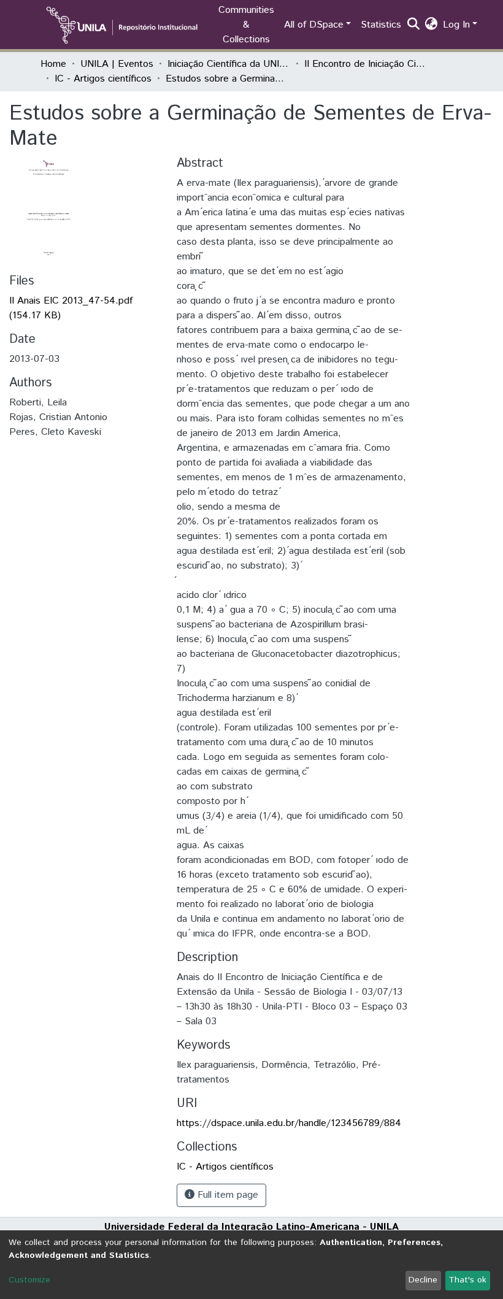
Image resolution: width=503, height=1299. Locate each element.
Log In (456, 25)
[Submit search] (413, 25)
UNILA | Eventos (116, 64)
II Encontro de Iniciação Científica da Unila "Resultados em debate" (365, 64)
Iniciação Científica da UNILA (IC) (228, 64)
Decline (423, 1280)
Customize (29, 1280)
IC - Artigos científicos (103, 79)
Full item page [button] (226, 1195)
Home (53, 64)
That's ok (467, 1280)
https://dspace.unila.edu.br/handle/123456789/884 (289, 1123)
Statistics (381, 25)
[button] (431, 25)
